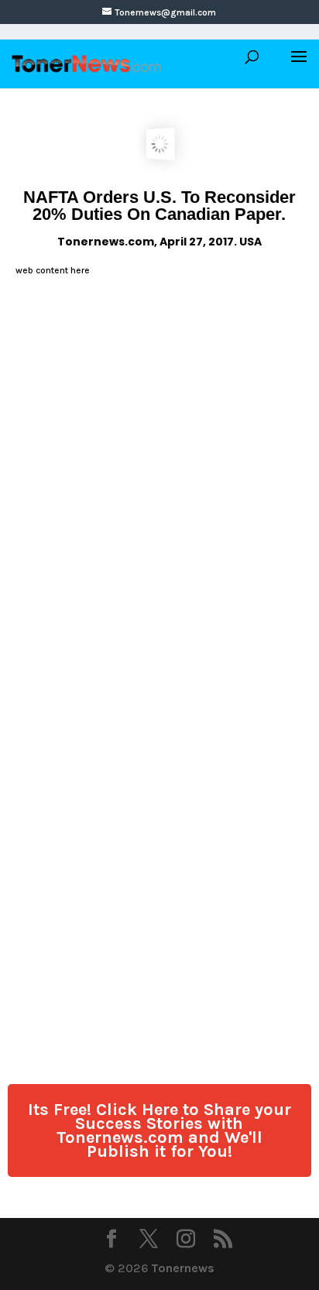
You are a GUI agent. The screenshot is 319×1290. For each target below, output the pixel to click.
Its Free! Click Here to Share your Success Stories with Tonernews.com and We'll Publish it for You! (159, 1130)
